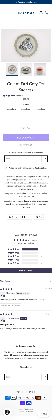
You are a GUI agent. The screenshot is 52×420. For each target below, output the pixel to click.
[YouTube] (33, 392)
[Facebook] (22, 392)
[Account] (41, 12)
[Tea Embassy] (26, 13)
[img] (6, 289)
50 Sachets (25, 109)
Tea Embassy (29, 409)
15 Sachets (11, 109)
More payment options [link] (26, 144)
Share (28, 217)
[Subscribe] (44, 158)
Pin (40, 217)
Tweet (14, 217)
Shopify (30, 412)
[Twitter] (18, 392)
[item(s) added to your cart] (46, 12)
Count (26, 104)
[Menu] (6, 13)
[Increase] (31, 119)
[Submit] (44, 377)
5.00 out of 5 (33, 240)
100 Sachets (40, 109)
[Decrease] (21, 119)
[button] (9, 95)
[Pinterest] (30, 392)
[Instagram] (26, 392)
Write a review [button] (26, 270)
